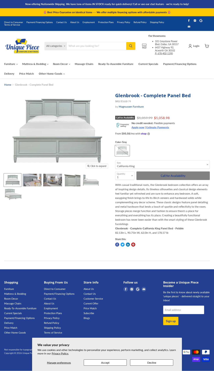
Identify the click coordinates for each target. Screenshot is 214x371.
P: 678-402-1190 (164, 53)
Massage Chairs (84, 63)
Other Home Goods (51, 73)
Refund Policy (140, 22)
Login (196, 45)
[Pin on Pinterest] (133, 245)
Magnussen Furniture (131, 106)
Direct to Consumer (13, 22)
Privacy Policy (123, 22)
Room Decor (60, 63)
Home (7, 84)
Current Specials (148, 63)
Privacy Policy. (60, 353)
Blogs (87, 317)
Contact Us (61, 22)
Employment (89, 22)
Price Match (26, 73)
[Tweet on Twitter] (123, 245)
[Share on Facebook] (117, 245)
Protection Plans (106, 22)
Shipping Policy (157, 22)
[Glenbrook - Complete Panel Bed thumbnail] (12, 180)
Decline (151, 362)
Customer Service (93, 298)
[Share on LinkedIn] (128, 245)
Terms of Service (12, 25)
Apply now (138, 127)
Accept (105, 362)
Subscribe (89, 313)
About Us (74, 22)
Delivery (9, 73)
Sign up (171, 321)
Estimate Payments (157, 127)
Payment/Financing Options (39, 22)
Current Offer (91, 303)
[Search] (130, 46)
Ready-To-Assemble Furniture (115, 63)
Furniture (10, 63)
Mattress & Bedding (34, 63)
